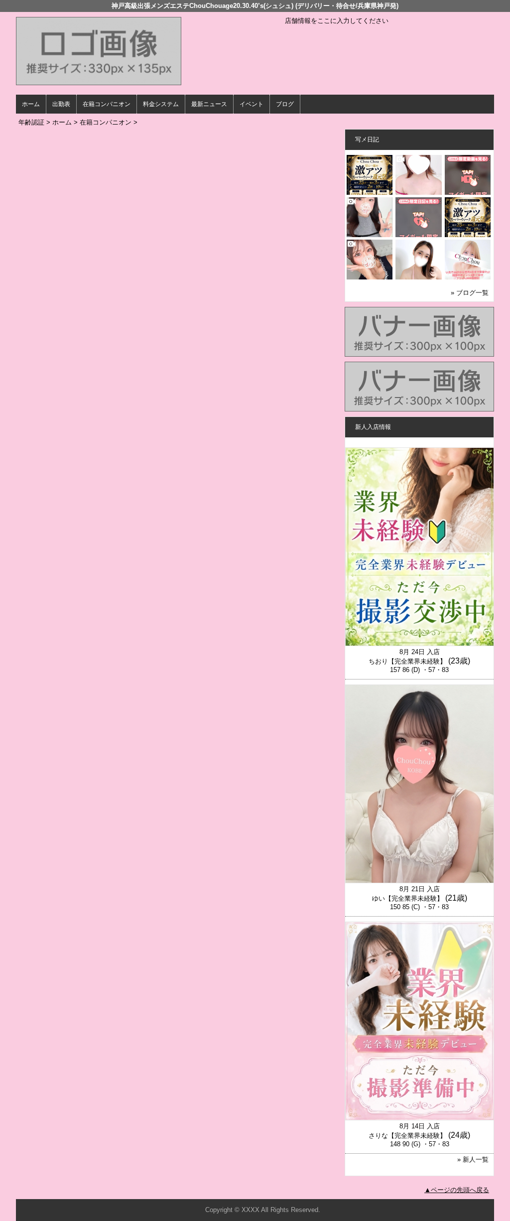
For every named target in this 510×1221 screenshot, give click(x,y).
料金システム (161, 104)
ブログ (285, 104)
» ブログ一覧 (470, 292)
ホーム (31, 104)
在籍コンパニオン (106, 104)
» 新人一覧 (473, 1159)
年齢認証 (31, 122)
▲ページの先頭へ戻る (456, 1190)
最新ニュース (209, 104)
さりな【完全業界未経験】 (407, 1135)
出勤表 (61, 104)
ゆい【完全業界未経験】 (407, 898)
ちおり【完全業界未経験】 (407, 661)
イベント (251, 104)
